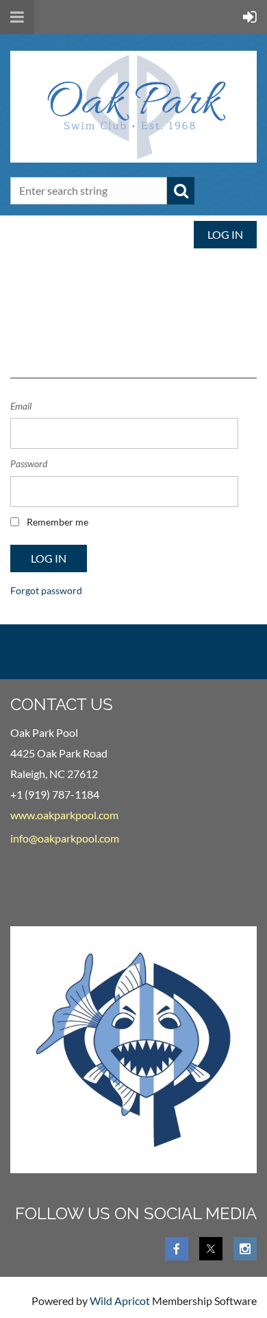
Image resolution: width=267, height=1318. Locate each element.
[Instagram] (245, 1248)
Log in (225, 234)
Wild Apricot (120, 1300)
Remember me (57, 522)
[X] (210, 1248)
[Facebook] (176, 1248)
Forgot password (46, 590)
